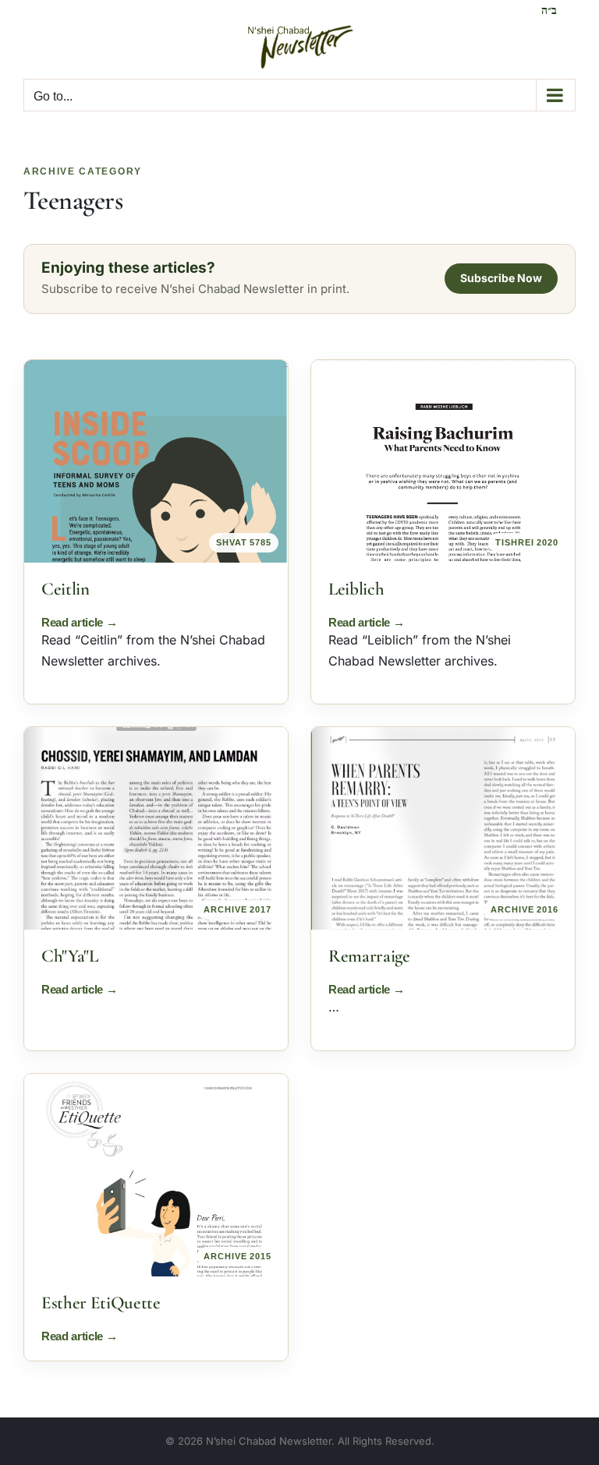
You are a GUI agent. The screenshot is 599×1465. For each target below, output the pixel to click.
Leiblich (356, 589)
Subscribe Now (501, 277)
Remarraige (369, 956)
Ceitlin (65, 589)
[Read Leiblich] (443, 461)
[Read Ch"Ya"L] (156, 828)
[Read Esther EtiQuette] (156, 1175)
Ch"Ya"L (69, 956)
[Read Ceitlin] (156, 461)
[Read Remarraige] (443, 828)
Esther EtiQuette (100, 1303)
